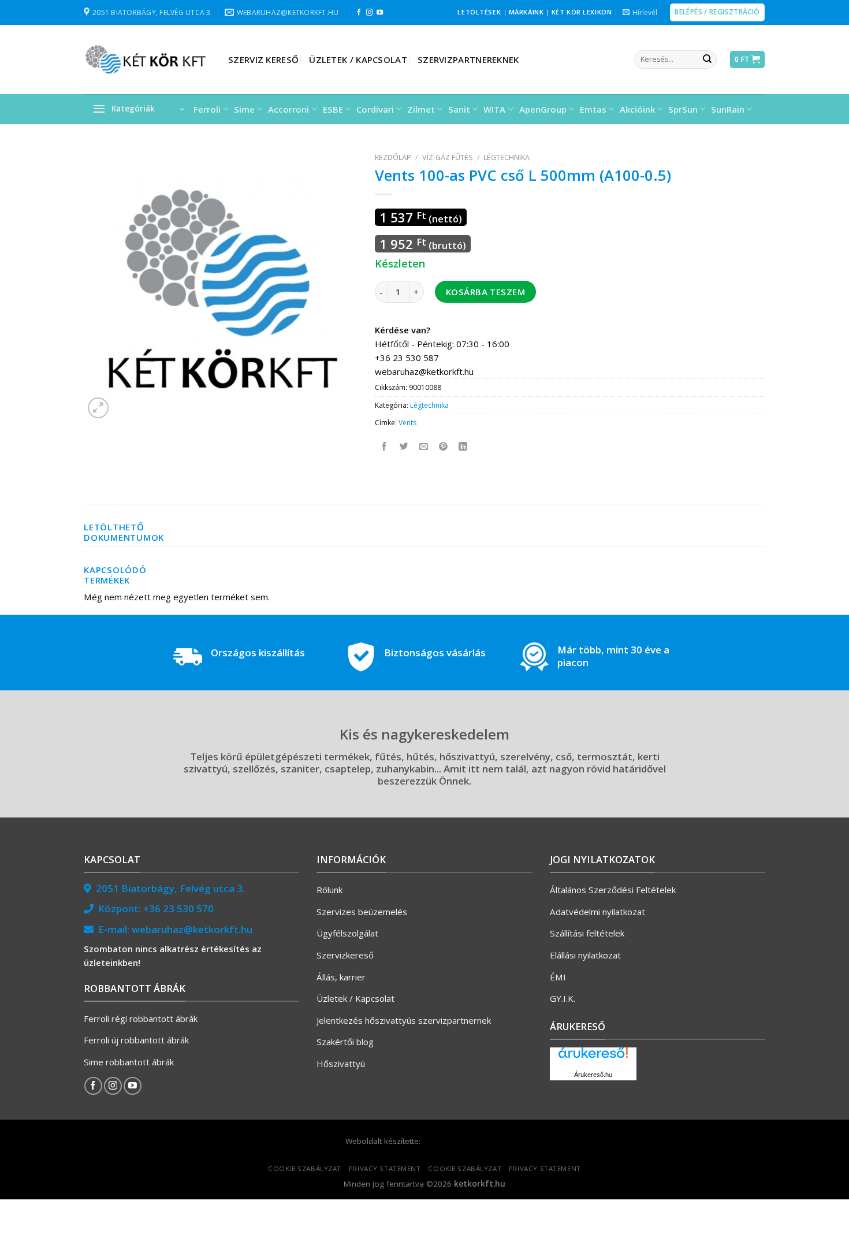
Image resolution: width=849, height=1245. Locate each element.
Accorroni (288, 109)
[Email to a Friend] (424, 447)
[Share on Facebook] (385, 447)
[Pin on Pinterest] (444, 447)
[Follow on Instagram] (369, 12)
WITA (494, 109)
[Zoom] (98, 407)
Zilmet (421, 109)
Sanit (459, 109)
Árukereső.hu (593, 1074)
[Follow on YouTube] (380, 12)
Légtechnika (506, 157)
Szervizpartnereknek (468, 59)
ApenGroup (543, 109)
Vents (407, 423)
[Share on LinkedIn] (463, 447)
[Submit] (707, 59)
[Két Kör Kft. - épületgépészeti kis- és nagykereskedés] (147, 59)
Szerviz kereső (263, 59)
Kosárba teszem (485, 292)
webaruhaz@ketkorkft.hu (192, 929)
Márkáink (526, 12)
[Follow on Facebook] (359, 12)
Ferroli (207, 109)
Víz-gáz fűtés (447, 157)
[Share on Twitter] (405, 447)
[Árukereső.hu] (593, 1056)
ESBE (333, 109)
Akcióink (637, 109)
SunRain (727, 109)
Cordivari (375, 109)
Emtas (593, 109)
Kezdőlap (393, 157)
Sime (244, 109)
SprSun (683, 109)
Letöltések (479, 12)
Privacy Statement (385, 1168)
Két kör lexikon (582, 12)
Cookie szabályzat (304, 1168)
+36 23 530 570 (178, 908)
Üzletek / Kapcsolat (358, 59)
